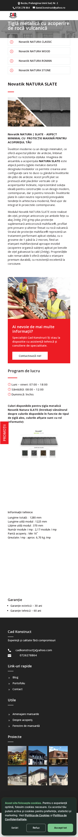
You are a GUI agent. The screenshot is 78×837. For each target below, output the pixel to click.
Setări (14, 827)
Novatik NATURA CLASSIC (35, 42)
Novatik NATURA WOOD (34, 51)
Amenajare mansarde (25, 714)
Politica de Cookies (37, 815)
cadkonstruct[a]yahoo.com (34, 650)
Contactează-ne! (30, 356)
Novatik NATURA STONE (35, 70)
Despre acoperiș (22, 720)
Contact (17, 689)
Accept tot (60, 827)
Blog (15, 677)
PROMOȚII (4, 432)
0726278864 (28, 655)
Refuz (36, 827)
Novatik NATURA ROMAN (35, 61)
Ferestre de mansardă (26, 726)
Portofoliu (18, 683)
